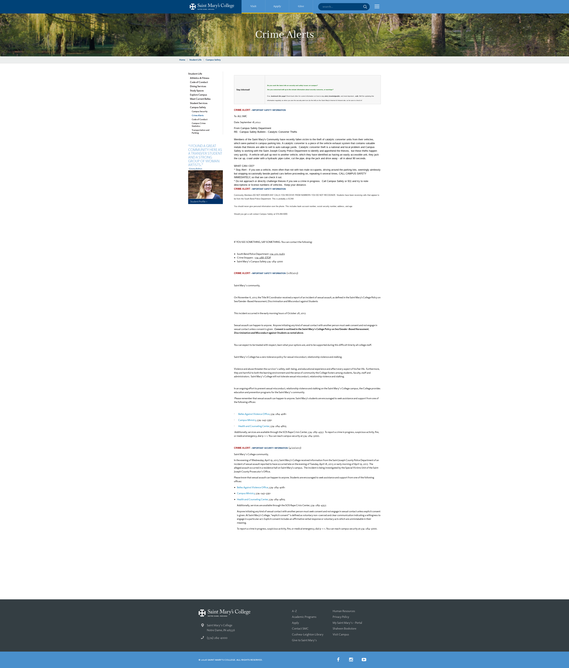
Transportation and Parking (200, 131)
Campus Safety (213, 59)
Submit (365, 7)
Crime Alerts (198, 115)
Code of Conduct (199, 82)
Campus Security (199, 111)
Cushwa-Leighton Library (307, 634)
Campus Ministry (247, 420)
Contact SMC (300, 628)
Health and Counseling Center (253, 426)
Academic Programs (304, 617)
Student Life (195, 59)
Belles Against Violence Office (254, 413)
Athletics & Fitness (199, 77)
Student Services (198, 103)
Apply (295, 623)
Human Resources (344, 611)
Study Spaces (197, 90)
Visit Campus (341, 634)
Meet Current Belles (200, 98)
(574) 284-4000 (217, 638)
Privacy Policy (341, 617)
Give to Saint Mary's (304, 640)
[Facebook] (338, 659)
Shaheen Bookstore (344, 628)
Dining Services (198, 86)
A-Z (294, 611)
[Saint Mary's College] (212, 7)
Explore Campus (198, 94)
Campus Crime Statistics (199, 124)
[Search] (344, 6)
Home (182, 59)
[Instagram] (351, 659)
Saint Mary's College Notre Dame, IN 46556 (221, 627)
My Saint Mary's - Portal (347, 623)
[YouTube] (364, 659)
